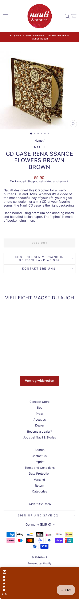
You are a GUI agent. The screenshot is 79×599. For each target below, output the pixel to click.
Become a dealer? (39, 431)
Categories (39, 491)
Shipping (33, 181)
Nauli (39, 147)
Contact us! (39, 456)
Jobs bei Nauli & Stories (39, 437)
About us (39, 419)
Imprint (39, 461)
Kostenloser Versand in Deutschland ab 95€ (39, 258)
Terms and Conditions (40, 467)
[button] (39, 583)
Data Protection (39, 473)
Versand (39, 479)
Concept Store (39, 401)
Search (39, 450)
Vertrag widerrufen (39, 381)
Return (39, 485)
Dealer (39, 425)
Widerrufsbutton (39, 504)
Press (39, 413)
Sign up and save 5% (38, 515)
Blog (39, 407)
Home (39, 140)
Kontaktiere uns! (39, 268)
